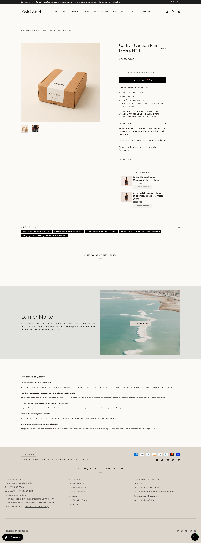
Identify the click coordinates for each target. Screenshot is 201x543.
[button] (80, 11)
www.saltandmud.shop (37, 506)
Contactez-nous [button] (13, 479)
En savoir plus (125, 150)
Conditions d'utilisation (145, 496)
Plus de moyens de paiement (133, 87)
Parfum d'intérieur (78, 500)
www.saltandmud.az (44, 503)
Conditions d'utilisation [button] (146, 479)
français (174, 2)
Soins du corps (76, 483)
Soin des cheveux (77, 487)
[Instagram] (173, 460)
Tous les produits (30, 31)
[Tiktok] (162, 460)
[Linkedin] (179, 460)
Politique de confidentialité (147, 487)
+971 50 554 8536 (25, 491)
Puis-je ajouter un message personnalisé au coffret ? (44, 236)
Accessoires (75, 496)
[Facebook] (157, 460)
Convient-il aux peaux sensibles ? (68, 231)
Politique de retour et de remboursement (154, 492)
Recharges (74, 504)
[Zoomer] (25, 118)
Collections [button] (75, 479)
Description (125, 124)
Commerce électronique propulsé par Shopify (65, 460)
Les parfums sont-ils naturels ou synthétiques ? (140, 231)
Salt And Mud (29, 460)
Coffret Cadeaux (77, 492)
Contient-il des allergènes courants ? (101, 231)
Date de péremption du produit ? (36, 231)
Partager (126, 160)
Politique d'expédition (145, 500)
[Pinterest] (168, 460)
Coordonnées (140, 483)
